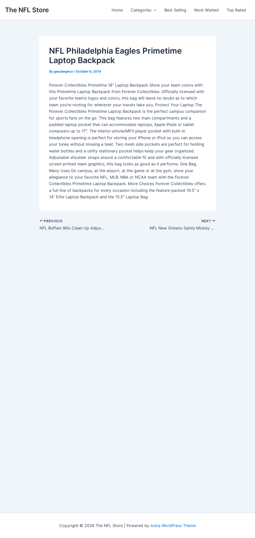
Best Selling (175, 9)
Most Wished (206, 9)
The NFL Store (27, 10)
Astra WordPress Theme (173, 525)
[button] (153, 10)
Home (117, 9)
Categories (141, 9)
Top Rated (236, 9)
